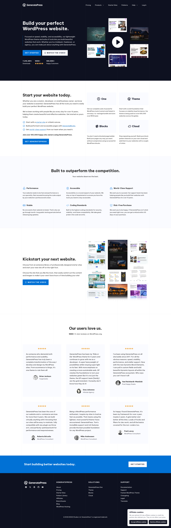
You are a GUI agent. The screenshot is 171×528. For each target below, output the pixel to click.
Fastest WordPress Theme (130, 493)
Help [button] (133, 5)
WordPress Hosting (63, 507)
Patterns (125, 5)
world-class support (37, 129)
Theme (90, 490)
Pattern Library (61, 495)
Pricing (88, 5)
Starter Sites (112, 5)
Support (124, 490)
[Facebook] (26, 487)
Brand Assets (61, 501)
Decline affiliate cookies (158, 522)
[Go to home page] (32, 6)
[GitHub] (38, 487)
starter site (40, 122)
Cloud (90, 495)
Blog (58, 504)
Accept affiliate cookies (138, 522)
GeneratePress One (95, 487)
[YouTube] (42, 487)
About (58, 487)
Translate (124, 501)
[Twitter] (30, 487)
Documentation (126, 487)
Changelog (125, 495)
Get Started (32, 53)
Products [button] (98, 5)
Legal (123, 498)
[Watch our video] (118, 42)
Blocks (90, 493)
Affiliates (59, 498)
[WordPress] (34, 487)
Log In (144, 5)
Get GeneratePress (36, 141)
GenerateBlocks (68, 126)
